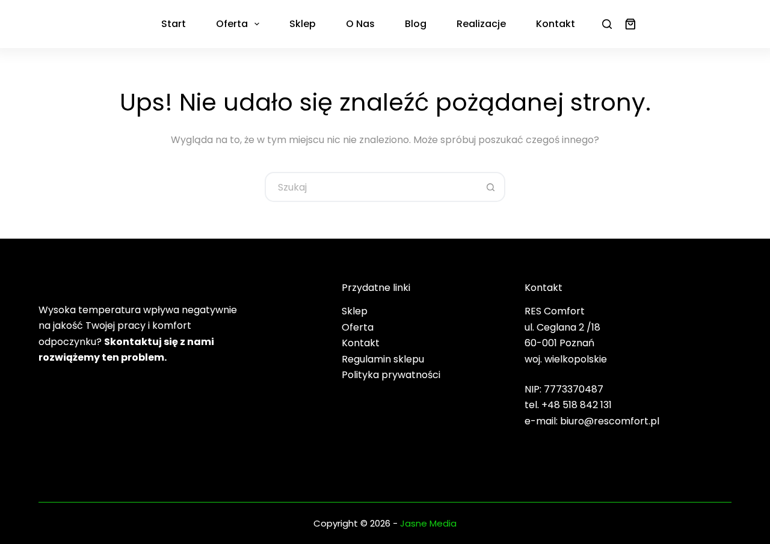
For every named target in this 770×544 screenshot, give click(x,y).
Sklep (302, 24)
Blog (416, 24)
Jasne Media (428, 523)
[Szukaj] (607, 24)
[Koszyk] (628, 24)
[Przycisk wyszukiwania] (490, 187)
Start (173, 24)
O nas (360, 24)
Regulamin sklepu (383, 359)
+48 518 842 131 (576, 405)
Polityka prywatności (391, 375)
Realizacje (481, 24)
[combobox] (371, 187)
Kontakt (555, 24)
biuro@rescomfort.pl (609, 421)
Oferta (232, 24)
